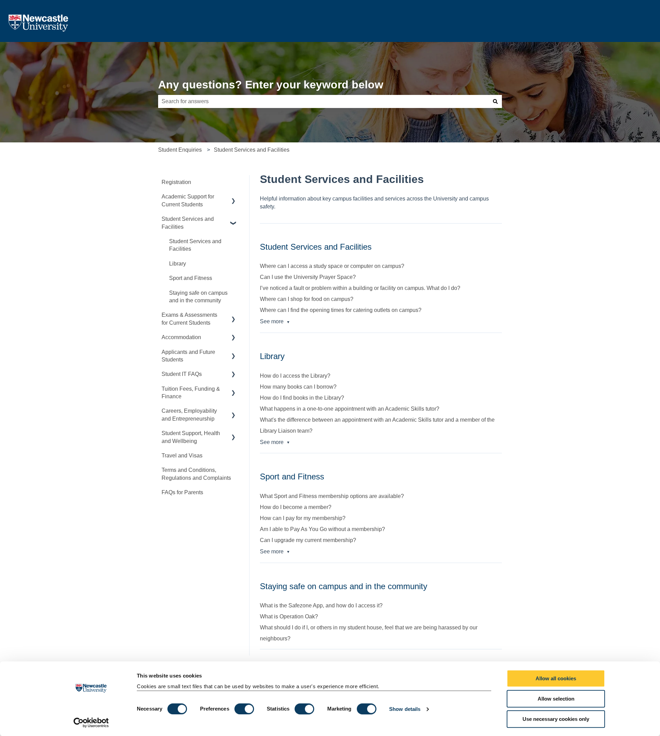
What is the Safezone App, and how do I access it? (321, 605)
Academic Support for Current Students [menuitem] (188, 200)
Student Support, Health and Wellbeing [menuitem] (191, 437)
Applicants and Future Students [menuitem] (188, 355)
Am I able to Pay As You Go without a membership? (322, 529)
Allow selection (556, 699)
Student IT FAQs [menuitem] (182, 374)
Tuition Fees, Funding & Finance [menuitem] (191, 392)
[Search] (495, 101)
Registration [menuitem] (176, 182)
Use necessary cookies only (555, 719)
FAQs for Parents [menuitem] (182, 492)
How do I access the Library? (295, 376)
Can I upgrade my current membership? (308, 540)
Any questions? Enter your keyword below (270, 84)
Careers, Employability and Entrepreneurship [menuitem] (189, 414)
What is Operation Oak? (289, 616)
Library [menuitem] (177, 264)
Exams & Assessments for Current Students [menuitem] (189, 318)
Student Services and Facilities (251, 150)
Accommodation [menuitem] (181, 337)
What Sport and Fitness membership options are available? (332, 496)
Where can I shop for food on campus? (306, 299)
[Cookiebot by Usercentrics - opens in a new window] (91, 722)
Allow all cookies (556, 678)
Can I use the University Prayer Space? (308, 277)
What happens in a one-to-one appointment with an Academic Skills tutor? (349, 409)
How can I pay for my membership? (302, 518)
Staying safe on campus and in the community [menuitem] (198, 296)
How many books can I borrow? (298, 387)
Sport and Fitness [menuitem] (190, 278)
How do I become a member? (295, 507)
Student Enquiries (180, 150)
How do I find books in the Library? (302, 398)
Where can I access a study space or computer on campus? (332, 266)
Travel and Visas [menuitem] (182, 455)
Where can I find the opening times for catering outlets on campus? (340, 310)
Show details (404, 709)
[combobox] (323, 101)
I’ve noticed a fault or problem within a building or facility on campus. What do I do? (360, 288)
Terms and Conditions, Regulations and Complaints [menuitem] (196, 473)
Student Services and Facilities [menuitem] (188, 222)
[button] (233, 197)
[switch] (244, 708)
